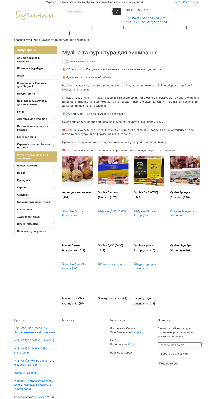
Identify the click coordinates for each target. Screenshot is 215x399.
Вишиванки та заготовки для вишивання (32, 102)
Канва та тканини (27, 136)
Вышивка (53, 27)
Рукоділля (41, 33)
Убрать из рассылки (174, 353)
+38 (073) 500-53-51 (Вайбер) (34, 340)
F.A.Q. (131, 344)
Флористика (175, 27)
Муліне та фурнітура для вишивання (32, 157)
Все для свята (26, 93)
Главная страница (26, 39)
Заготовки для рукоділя (143, 27)
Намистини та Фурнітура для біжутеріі (32, 85)
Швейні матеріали (77, 27)
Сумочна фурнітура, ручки (33, 202)
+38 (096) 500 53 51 (139, 18)
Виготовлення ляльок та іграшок (32, 128)
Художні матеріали (108, 27)
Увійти (178, 2)
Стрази (23, 33)
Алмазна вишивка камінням (28, 59)
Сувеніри (61, 33)
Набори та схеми (27, 165)
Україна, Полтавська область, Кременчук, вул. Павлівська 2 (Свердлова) (34, 385)
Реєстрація (190, 2)
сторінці (137, 332)
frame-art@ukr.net (26, 372)
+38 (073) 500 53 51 (153, 22)
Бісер (36, 27)
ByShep (41, 397)
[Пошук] (117, 11)
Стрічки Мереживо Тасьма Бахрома (33, 146)
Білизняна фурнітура (30, 68)
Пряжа (22, 27)
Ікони (20, 111)
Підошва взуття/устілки (31, 231)
